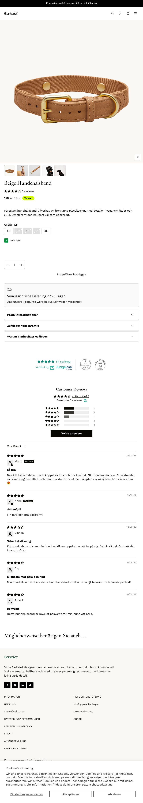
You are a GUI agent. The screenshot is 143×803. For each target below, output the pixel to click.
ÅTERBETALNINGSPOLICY (18, 726)
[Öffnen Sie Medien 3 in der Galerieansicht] (34, 170)
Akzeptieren (70, 794)
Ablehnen (114, 794)
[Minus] (7, 265)
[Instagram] (15, 685)
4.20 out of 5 (80, 396)
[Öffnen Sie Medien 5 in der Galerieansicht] (60, 170)
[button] (112, 13)
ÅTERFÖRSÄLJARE (14, 711)
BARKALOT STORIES (15, 748)
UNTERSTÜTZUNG (83, 711)
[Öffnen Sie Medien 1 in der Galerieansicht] (9, 170)
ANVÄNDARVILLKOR (15, 741)
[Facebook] (7, 685)
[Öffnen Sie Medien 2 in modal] (71, 91)
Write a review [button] (71, 433)
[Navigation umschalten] (135, 13)
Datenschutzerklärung (97, 784)
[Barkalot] (11, 13)
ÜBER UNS (10, 704)
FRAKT (8, 733)
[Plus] (21, 265)
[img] (15, 456)
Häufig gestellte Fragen (86, 704)
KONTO (78, 719)
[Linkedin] (23, 685)
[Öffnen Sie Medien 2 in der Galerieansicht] (22, 170)
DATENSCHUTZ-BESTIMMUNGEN (22, 719)
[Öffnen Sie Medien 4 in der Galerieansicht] (47, 170)
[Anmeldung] (120, 13)
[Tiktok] (30, 685)
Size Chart (10, 251)
